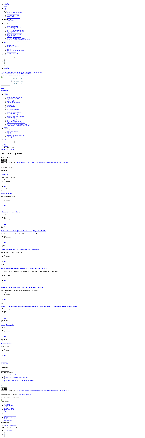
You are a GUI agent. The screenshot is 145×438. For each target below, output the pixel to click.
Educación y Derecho (9, 409)
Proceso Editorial (11, 16)
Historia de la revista (11, 52)
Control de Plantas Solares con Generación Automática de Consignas (22, 287)
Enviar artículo (4, 90)
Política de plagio (11, 35)
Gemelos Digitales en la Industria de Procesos (14, 374)
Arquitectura (7, 404)
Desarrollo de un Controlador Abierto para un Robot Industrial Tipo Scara (24, 268)
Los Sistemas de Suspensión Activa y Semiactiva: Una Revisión (19, 380)
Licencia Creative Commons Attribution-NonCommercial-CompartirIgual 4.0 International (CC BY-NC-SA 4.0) (42, 162)
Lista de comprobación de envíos (14, 12)
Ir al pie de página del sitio (35, 72)
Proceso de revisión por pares (14, 34)
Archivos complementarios (13, 15)
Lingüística (6, 411)
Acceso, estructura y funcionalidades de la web (18, 41)
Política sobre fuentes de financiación (15, 31)
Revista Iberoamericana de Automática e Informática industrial (15, 75)
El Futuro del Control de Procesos (11, 212)
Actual (5, 8)
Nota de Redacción (6, 193)
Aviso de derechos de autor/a (13, 18)
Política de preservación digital (14, 27)
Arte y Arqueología (8, 405)
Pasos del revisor (8, 420)
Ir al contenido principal (6, 72)
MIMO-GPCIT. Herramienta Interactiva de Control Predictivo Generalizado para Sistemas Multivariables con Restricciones (39, 306)
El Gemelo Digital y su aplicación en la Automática (16, 377)
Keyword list (4, 362)
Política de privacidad (9, 430)
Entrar (5, 6)
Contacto (9, 47)
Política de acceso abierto (13, 24)
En (7, 3)
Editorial (9, 49)
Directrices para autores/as (13, 14)
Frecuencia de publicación (13, 46)
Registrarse (6, 4)
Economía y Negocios (9, 408)
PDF (5, 186)
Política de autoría (11, 28)
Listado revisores (11, 22)
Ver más (2, 88)
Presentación (4, 174)
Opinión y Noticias (6, 344)
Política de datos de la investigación (15, 30)
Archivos (6, 9)
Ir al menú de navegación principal (20, 72)
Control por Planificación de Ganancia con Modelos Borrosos (20, 249)
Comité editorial (10, 20)
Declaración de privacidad (13, 53)
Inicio (5, 144)
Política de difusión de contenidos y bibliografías (18, 39)
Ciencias (6, 406)
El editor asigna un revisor (10, 418)
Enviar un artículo (8, 417)
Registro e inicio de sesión (10, 416)
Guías (5, 54)
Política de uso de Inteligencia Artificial (16, 38)
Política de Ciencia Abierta (13, 26)
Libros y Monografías (7, 325)
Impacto (5, 42)
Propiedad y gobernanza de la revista (15, 50)
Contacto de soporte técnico (10, 425)
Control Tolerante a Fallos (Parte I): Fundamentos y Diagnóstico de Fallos (23, 231)
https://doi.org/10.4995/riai (25, 394)
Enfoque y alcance (11, 45)
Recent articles (4, 363)
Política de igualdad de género (14, 37)
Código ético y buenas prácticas (14, 33)
